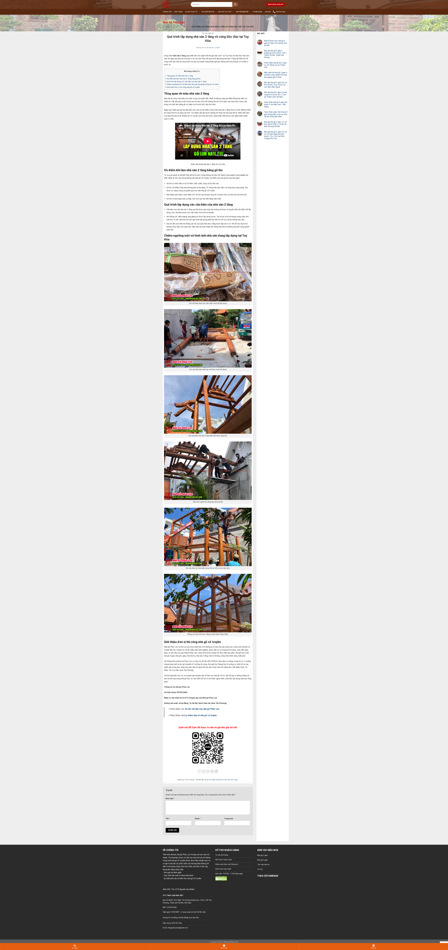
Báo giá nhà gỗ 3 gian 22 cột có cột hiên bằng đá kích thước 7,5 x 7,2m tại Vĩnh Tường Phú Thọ (275, 135)
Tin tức (260, 869)
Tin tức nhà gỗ (242, 12)
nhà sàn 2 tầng (233, 780)
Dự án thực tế (191, 12)
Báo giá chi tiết (224, 12)
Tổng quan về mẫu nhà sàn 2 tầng (179, 76)
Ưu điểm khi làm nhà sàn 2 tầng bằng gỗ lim (183, 79)
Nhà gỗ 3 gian (262, 855)
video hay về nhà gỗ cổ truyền (202, 715)
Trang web (228, 819)
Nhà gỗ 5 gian (262, 860)
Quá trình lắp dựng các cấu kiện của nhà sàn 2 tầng (185, 81)
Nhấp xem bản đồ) (192, 918)
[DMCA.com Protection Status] (221, 878)
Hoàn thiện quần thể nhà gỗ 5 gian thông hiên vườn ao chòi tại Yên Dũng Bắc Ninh (276, 114)
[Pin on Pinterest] (212, 771)
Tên (168, 819)
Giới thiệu (178, 12)
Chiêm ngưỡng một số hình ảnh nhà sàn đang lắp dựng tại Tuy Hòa (192, 84)
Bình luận (170, 799)
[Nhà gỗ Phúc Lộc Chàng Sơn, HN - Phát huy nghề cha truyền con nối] (175, 4)
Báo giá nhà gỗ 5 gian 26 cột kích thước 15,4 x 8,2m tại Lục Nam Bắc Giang (275, 84)
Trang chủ (167, 12)
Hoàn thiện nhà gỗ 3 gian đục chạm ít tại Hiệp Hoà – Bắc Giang (275, 104)
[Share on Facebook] (199, 771)
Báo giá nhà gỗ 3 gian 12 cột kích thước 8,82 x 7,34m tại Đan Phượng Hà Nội (275, 124)
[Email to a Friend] (208, 771)
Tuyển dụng (257, 12)
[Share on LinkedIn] (216, 771)
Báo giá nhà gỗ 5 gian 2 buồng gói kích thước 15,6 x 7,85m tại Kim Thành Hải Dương (275, 54)
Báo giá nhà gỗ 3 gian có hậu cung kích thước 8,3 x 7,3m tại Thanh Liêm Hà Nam (275, 94)
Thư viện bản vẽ (207, 12)
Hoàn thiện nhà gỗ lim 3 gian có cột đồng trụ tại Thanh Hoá (275, 65)
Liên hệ (268, 12)
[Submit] (235, 4)
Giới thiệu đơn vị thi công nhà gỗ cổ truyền (182, 87)
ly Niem (217, 48)
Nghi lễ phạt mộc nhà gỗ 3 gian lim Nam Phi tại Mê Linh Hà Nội (275, 43)
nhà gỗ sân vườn (221, 780)
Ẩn (198, 71)
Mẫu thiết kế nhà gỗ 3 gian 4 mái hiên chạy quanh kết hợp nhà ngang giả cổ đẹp (275, 74)
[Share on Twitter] (204, 771)
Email (198, 819)
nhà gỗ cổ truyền (209, 780)
